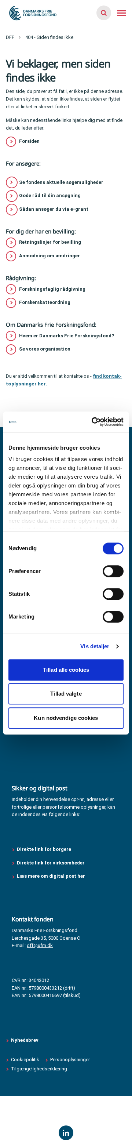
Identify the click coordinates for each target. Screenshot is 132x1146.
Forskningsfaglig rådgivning (52, 289)
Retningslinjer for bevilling (50, 242)
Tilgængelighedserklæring (39, 1068)
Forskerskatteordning (44, 302)
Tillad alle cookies (66, 670)
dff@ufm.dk (40, 945)
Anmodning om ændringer (49, 255)
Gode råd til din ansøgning (50, 195)
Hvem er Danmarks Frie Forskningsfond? (66, 335)
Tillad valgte (65, 693)
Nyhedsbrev (24, 1040)
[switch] (113, 571)
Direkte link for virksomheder (51, 863)
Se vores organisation (44, 349)
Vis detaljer (94, 646)
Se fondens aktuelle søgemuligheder (61, 182)
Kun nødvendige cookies (66, 718)
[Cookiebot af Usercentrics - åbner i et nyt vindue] (93, 422)
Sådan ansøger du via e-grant (53, 209)
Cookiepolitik (25, 1059)
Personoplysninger (70, 1059)
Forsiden (29, 141)
